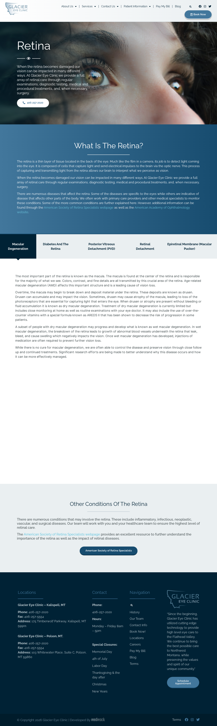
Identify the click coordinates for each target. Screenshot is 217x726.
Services (87, 6)
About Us (67, 6)
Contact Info (138, 625)
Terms (134, 664)
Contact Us (108, 6)
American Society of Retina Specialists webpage (78, 207)
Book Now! (138, 631)
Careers (135, 644)
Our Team (137, 618)
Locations (137, 638)
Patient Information (135, 6)
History (135, 612)
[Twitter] (210, 6)
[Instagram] (205, 6)
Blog (178, 6)
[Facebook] (200, 6)
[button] (190, 7)
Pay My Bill (163, 6)
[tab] (18, 246)
